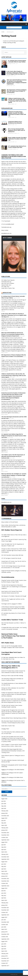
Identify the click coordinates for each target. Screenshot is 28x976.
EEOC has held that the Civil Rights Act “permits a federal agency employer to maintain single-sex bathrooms (13, 475)
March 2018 (4, 951)
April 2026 (3, 808)
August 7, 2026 (10, 75)
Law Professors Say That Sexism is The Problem (13, 637)
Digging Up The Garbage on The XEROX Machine (12, 769)
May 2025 (3, 823)
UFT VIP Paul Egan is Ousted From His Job (11, 558)
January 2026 (4, 813)
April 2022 (3, 898)
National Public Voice (6, 285)
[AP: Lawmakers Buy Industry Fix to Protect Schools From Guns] (4, 147)
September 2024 (5, 840)
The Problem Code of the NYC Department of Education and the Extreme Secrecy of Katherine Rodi (13, 456)
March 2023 (4, 871)
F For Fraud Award (5, 221)
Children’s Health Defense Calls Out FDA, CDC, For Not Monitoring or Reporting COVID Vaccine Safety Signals (17, 100)
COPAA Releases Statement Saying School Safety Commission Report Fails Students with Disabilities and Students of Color (13, 608)
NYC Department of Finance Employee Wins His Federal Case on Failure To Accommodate (16, 91)
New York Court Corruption (7, 283)
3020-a (24, 161)
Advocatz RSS (7, 292)
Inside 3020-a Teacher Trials (8, 288)
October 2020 (4, 924)
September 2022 (5, 885)
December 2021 (5, 907)
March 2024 (4, 852)
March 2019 (4, 929)
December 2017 (5, 958)
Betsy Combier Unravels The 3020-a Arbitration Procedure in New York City (17, 139)
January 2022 (4, 905)
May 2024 (3, 847)
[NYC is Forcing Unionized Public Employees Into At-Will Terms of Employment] (4, 130)
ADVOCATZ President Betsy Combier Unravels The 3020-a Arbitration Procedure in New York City (17, 113)
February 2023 (4, 873)
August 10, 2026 (12, 63)
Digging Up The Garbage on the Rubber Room (12, 777)
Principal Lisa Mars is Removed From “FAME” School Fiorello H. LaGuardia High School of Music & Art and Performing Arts (13, 550)
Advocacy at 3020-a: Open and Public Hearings (12, 675)
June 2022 (3, 893)
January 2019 (4, 931)
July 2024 (3, 844)
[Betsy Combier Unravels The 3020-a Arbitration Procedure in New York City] (4, 139)
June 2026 (3, 803)
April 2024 (3, 849)
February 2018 (4, 953)
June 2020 (3, 927)
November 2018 (5, 934)
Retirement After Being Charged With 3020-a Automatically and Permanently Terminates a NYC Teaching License (13, 751)
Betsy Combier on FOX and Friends (9, 522)
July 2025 (3, 820)
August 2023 (4, 861)
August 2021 (4, 917)
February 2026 (4, 810)
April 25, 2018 (11, 141)
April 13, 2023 (11, 124)
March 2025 (4, 825)
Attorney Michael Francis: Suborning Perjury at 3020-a (13, 718)
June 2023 (3, 864)
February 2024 (4, 854)
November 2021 (5, 910)
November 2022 (5, 881)
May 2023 (3, 866)
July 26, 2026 (10, 94)
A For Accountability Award (7, 224)
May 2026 (3, 806)
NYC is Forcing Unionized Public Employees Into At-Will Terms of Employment (16, 130)
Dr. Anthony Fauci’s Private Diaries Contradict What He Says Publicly (17, 61)
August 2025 (4, 818)
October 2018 (4, 936)
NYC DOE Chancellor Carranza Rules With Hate (12, 555)
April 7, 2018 (11, 117)
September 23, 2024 (13, 133)
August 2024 (4, 842)
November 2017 (5, 961)
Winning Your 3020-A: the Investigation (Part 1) (10, 667)
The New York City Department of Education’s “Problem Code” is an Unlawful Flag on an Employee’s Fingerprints (13, 586)
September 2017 (5, 965)
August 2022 (4, 888)
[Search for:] (14, 27)
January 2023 (4, 876)
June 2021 (3, 919)
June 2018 (3, 944)
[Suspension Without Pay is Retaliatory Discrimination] (4, 123)
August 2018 (4, 941)
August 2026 (4, 798)
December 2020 (5, 922)
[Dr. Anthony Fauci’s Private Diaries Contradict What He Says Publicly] (4, 64)
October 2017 (4, 963)
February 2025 (4, 827)
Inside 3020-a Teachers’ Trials (12, 620)
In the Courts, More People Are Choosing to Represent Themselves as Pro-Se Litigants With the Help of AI (16, 73)
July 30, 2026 (10, 85)
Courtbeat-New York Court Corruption (11, 653)
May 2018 (3, 946)
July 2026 (3, 801)
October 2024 (4, 837)
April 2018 (3, 948)
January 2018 (4, 956)
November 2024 (5, 835)
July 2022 (3, 890)
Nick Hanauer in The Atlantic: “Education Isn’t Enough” (13, 596)
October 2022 (4, 883)
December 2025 (5, 815)
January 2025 (4, 830)
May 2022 (3, 895)
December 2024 (5, 832)
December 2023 (5, 856)
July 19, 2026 (11, 104)
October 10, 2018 (12, 149)
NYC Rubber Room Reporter (8, 280)
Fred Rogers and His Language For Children (11, 603)
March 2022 (4, 900)
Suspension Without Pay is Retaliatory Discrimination (15, 122)
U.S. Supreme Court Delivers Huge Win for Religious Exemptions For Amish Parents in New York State (13, 435)
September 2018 (5, 939)
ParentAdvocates (7, 577)
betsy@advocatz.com (6, 233)
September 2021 (5, 915)
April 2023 (3, 869)
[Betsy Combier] (14, 270)
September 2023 (5, 859)
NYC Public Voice (5, 286)
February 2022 (4, 902)
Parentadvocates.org (6, 227)
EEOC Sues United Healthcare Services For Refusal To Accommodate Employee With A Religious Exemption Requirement (16, 82)
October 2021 (4, 912)
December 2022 (5, 878)
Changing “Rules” (5, 728)
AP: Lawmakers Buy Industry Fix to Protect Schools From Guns (17, 146)
